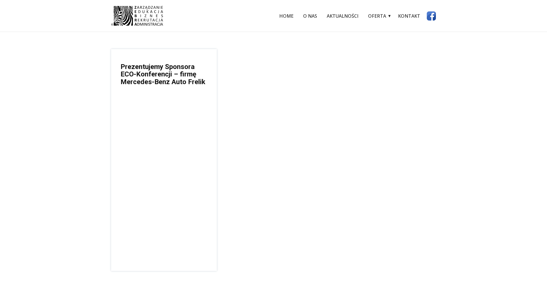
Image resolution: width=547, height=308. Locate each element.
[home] (137, 16)
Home (286, 16)
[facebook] (431, 16)
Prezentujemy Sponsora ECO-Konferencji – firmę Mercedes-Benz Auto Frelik (163, 74)
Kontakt (409, 16)
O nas (310, 16)
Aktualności (342, 16)
